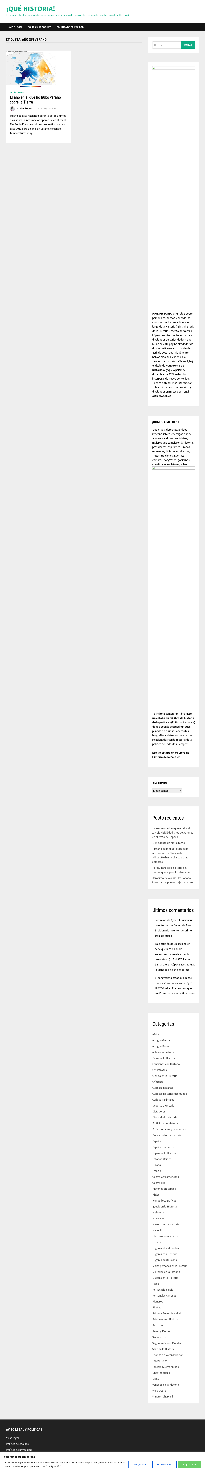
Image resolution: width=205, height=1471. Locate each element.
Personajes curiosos (164, 1295)
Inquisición (158, 1218)
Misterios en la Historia (166, 1272)
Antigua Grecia (161, 1040)
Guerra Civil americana (165, 1177)
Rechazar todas (164, 1464)
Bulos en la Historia (164, 1058)
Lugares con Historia (164, 1254)
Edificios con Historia (165, 1123)
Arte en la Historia (163, 1052)
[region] (102, 1461)
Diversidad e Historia (164, 1117)
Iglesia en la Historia (164, 1206)
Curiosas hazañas (162, 1088)
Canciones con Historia (166, 1064)
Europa (156, 1165)
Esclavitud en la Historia (166, 1135)
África (155, 1034)
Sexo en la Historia (163, 1349)
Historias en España (164, 1188)
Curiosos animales (163, 1099)
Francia (156, 1171)
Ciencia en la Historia (164, 1076)
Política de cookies (39, 27)
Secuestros (159, 1337)
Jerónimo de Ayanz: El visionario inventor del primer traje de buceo (174, 930)
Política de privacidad (70, 27)
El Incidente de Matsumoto (168, 843)
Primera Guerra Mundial (166, 1313)
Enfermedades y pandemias (169, 1129)
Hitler (155, 1194)
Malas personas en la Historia (169, 1266)
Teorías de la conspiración (167, 1355)
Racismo (157, 1325)
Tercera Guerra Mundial (166, 1367)
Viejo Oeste (159, 1390)
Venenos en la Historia (165, 1384)
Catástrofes (17, 92)
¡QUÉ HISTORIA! (30, 8)
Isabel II (157, 1230)
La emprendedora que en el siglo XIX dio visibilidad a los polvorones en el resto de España (172, 832)
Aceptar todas (189, 1464)
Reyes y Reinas (161, 1331)
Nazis (155, 1283)
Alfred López (26, 108)
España (156, 1141)
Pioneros (157, 1301)
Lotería (156, 1242)
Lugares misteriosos (164, 1260)
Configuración (139, 1464)
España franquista (163, 1147)
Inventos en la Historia (165, 1224)
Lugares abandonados (165, 1248)
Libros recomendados (165, 1236)
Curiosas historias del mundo (169, 1093)
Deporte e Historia (163, 1105)
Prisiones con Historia (165, 1319)
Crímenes (158, 1082)
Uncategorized (161, 1373)
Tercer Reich (159, 1361)
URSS (155, 1378)
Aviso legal (15, 27)
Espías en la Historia (164, 1153)
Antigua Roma (160, 1046)
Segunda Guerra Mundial (166, 1343)
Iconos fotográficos (164, 1200)
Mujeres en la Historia (165, 1278)
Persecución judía (162, 1289)
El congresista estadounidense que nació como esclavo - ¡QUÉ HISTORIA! (173, 983)
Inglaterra (158, 1212)
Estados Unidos (161, 1159)
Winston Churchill (162, 1396)
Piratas (156, 1307)
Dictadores (158, 1111)
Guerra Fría (158, 1183)
